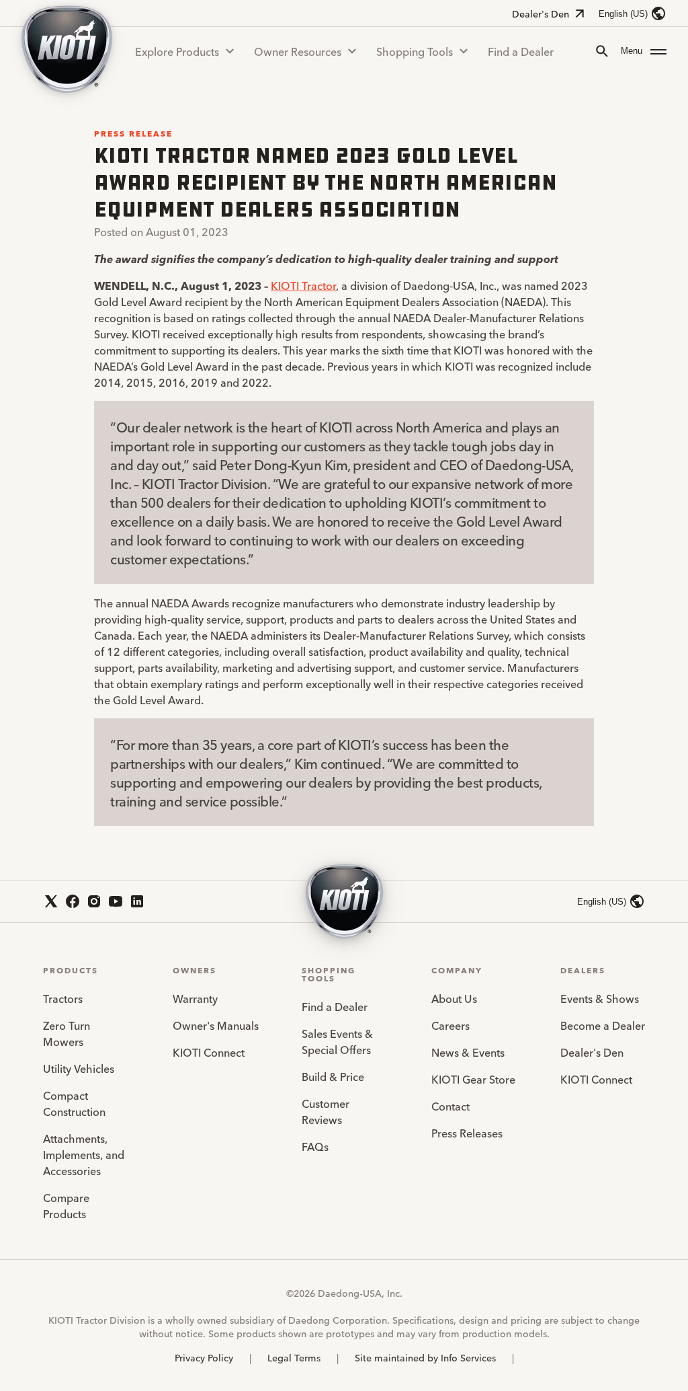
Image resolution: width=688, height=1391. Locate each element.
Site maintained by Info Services (425, 1357)
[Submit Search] (602, 51)
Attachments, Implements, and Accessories (83, 1154)
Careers (450, 1025)
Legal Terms (293, 1357)
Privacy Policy (204, 1357)
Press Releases (467, 1132)
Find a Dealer (521, 51)
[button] (643, 51)
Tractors (63, 998)
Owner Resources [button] (297, 51)
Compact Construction (74, 1103)
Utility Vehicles (78, 1068)
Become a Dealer (602, 1025)
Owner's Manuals (216, 1025)
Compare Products (66, 1205)
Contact (450, 1105)
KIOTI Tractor (303, 285)
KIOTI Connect (209, 1052)
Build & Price (333, 1076)
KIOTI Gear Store (473, 1079)
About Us (454, 998)
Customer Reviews (325, 1111)
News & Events (468, 1052)
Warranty (195, 998)
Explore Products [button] (177, 51)
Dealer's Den (540, 13)
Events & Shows (599, 998)
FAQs (315, 1146)
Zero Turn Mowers (66, 1033)
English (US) (623, 14)
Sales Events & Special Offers (337, 1041)
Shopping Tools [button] (414, 51)
